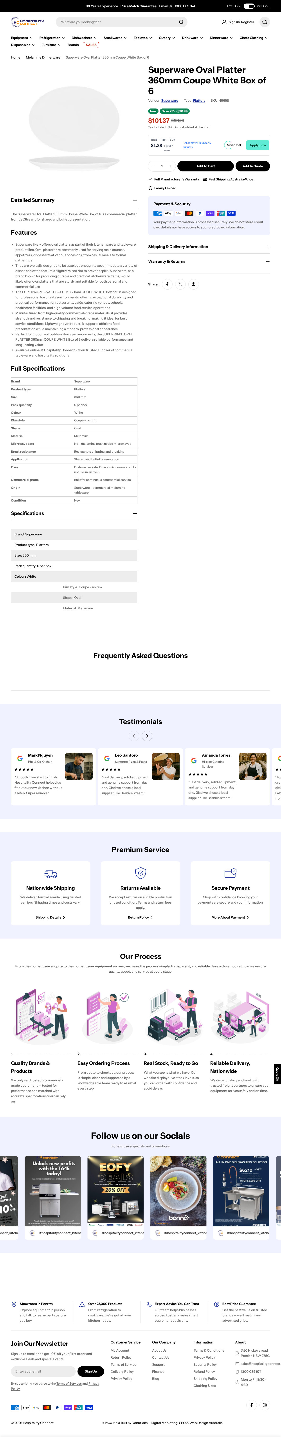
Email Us (165, 6)
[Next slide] (147, 736)
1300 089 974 (185, 6)
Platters (199, 100)
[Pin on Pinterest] (193, 284)
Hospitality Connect (38, 1423)
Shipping (173, 127)
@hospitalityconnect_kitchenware (50, 1233)
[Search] (181, 22)
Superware (169, 100)
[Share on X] (180, 284)
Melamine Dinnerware (43, 57)
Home (15, 57)
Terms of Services (69, 1384)
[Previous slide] (134, 736)
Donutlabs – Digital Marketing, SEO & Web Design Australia (177, 1423)
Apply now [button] (258, 145)
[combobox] (121, 22)
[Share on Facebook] (167, 284)
